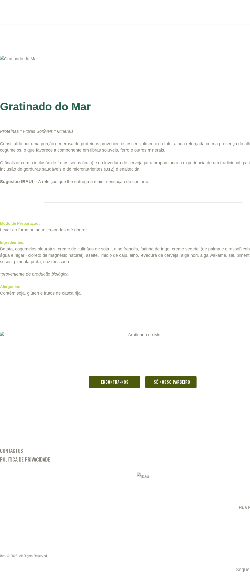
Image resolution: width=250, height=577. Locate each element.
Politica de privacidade (25, 459)
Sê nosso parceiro (172, 382)
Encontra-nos (115, 382)
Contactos (11, 450)
